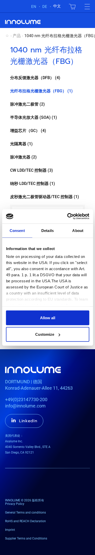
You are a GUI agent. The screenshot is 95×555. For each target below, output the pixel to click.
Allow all (47, 317)
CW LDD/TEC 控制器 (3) (31, 170)
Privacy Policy (14, 504)
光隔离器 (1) (21, 143)
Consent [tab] (17, 230)
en (33, 6)
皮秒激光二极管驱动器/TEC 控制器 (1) (44, 196)
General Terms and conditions (25, 512)
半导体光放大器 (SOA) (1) (33, 117)
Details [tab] (47, 230)
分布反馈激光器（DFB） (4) (35, 77)
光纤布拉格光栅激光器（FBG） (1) (41, 91)
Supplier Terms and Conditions (26, 538)
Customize (44, 334)
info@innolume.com (25, 405)
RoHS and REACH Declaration (25, 521)
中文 (57, 6)
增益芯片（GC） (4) (28, 130)
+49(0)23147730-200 (26, 399)
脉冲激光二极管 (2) (27, 104)
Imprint (10, 530)
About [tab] (77, 230)
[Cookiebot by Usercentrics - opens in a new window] (67, 216)
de (44, 6)
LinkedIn (28, 421)
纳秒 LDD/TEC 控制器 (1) (32, 183)
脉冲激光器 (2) (23, 157)
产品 (17, 35)
